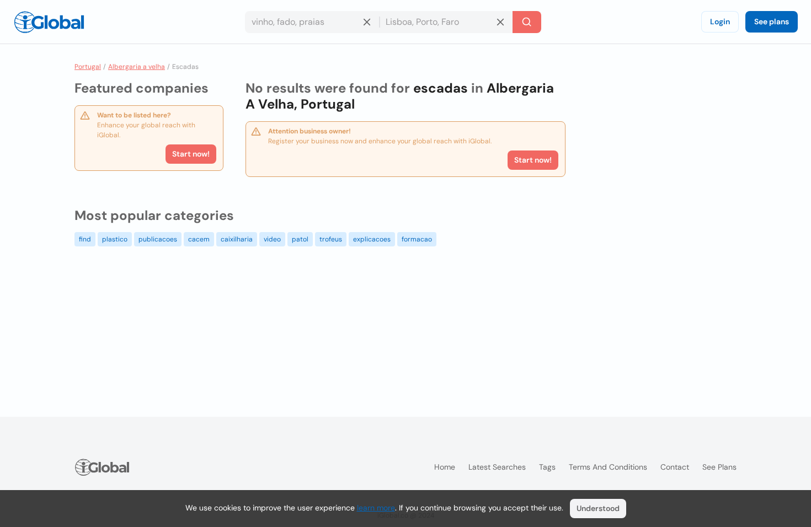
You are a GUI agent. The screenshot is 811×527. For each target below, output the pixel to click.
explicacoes (372, 239)
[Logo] (49, 22)
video (272, 239)
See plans (771, 21)
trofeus (330, 239)
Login (720, 21)
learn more (376, 508)
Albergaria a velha (136, 66)
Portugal (87, 66)
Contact (674, 467)
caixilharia (237, 239)
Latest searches (497, 467)
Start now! (191, 154)
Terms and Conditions (608, 467)
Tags (547, 467)
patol (300, 239)
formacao (417, 239)
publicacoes (157, 239)
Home (444, 467)
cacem (199, 239)
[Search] (527, 22)
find (85, 239)
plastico (114, 239)
